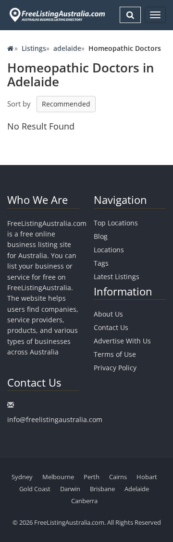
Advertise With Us (122, 340)
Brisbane (102, 488)
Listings (34, 48)
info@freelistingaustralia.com (54, 419)
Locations (109, 249)
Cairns (118, 476)
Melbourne (58, 476)
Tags (101, 263)
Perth (91, 476)
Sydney (22, 476)
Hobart (146, 476)
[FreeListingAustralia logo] (56, 14)
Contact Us (111, 327)
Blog (101, 236)
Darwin (70, 488)
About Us (108, 313)
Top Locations (116, 222)
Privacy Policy (115, 367)
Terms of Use (115, 354)
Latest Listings (116, 276)
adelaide (67, 48)
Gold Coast (34, 488)
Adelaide (136, 488)
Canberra (84, 500)
